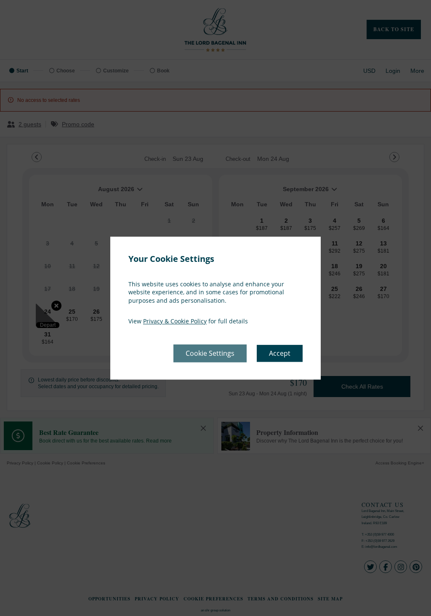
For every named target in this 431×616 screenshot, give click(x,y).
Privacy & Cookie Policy (175, 321)
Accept (279, 353)
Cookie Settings (210, 353)
